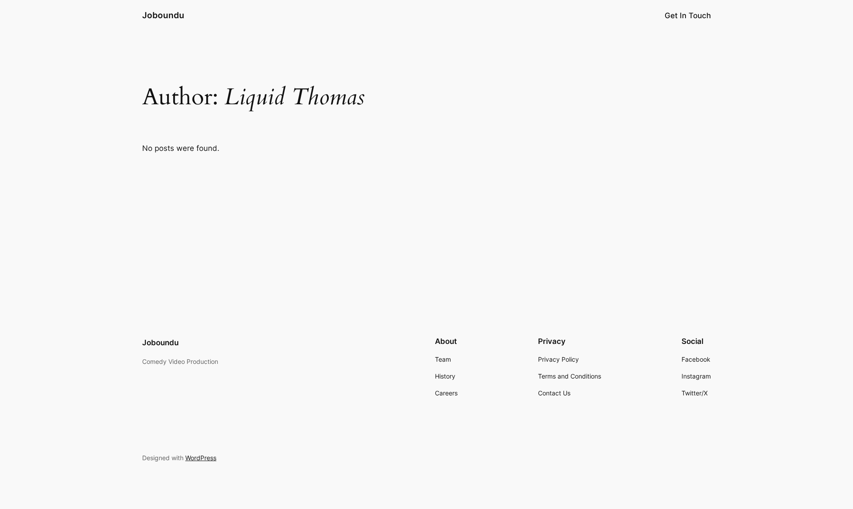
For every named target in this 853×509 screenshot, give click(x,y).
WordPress (200, 458)
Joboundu (163, 15)
